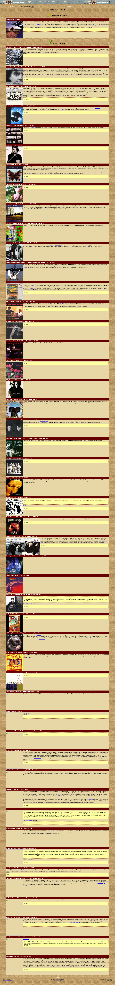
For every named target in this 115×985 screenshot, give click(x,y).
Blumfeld (25, 884)
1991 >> (106, 6)
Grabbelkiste (32, 382)
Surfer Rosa (97, 108)
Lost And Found (26, 713)
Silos (33, 285)
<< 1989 (9, 6)
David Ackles (58, 795)
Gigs (29, 2)
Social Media (41, 2)
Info (53, 2)
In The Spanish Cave (32, 288)
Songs (65, 2)
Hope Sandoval (58, 245)
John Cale (76, 756)
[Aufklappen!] (25, 30)
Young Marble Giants (53, 830)
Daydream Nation (26, 505)
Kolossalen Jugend (101, 883)
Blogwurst (90, 2)
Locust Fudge (26, 939)
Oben (57, 977)
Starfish (32, 127)
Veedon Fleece (36, 795)
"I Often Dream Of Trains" (28, 820)
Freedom (39, 635)
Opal (51, 245)
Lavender (25, 267)
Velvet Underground (44, 421)
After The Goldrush (90, 637)
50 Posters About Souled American (73, 922)
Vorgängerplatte (55, 205)
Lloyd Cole (90, 799)
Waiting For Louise (58, 980)
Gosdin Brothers (37, 758)
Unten (68, 6)
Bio (78, 2)
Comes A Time (42, 639)
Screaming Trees (21, 869)
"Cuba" (38, 24)
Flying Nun (61, 109)
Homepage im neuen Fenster (7, 980)
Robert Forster (64, 303)
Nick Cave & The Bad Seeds (29, 603)
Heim (4, 2)
